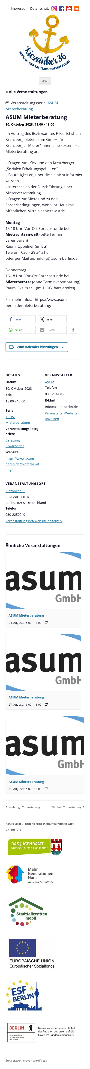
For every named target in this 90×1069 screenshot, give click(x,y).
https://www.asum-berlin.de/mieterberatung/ (22, 464)
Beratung (13, 440)
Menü (45, 81)
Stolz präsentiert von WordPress (26, 1061)
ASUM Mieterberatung (26, 615)
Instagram (54, 8)
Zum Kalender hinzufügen (37, 347)
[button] (21, 319)
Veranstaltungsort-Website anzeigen (34, 521)
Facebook (61, 8)
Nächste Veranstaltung (67, 807)
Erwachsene (15, 446)
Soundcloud (76, 8)
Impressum (19, 8)
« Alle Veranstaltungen (27, 91)
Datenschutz (40, 8)
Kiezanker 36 (15, 491)
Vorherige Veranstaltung (24, 807)
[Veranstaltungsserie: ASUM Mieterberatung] (46, 622)
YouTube (69, 8)
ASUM (49, 382)
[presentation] (43, 580)
